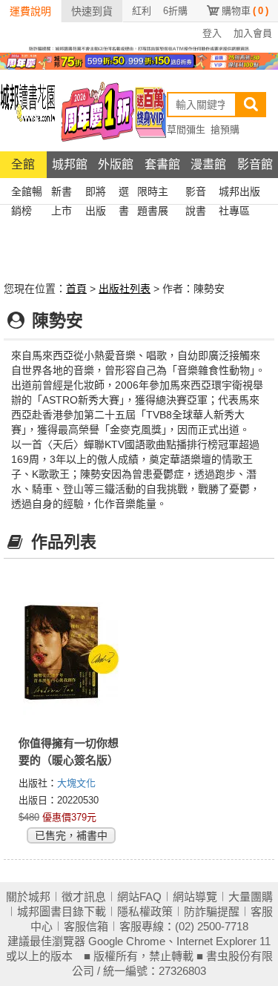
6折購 (175, 10)
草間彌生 (186, 129)
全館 (23, 164)
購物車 (245, 10)
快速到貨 (92, 11)
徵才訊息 (84, 896)
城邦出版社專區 (239, 193)
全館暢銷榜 (26, 193)
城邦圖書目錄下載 (61, 911)
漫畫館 (208, 164)
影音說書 (195, 193)
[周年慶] (139, 60)
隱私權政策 (145, 911)
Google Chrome (126, 941)
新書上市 (61, 193)
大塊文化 (76, 783)
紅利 (141, 10)
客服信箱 (86, 926)
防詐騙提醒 (211, 911)
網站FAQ (139, 896)
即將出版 (95, 193)
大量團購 (250, 896)
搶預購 (225, 129)
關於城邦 (28, 896)
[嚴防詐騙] (139, 47)
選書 (124, 193)
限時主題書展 (152, 193)
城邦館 (69, 164)
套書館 (162, 164)
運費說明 (30, 11)
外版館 (115, 164)
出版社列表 (124, 289)
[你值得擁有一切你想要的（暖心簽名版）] (71, 652)
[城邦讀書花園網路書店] (28, 110)
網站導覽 (195, 896)
